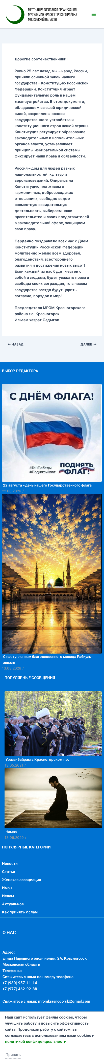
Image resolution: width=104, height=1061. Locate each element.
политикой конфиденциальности (35, 1041)
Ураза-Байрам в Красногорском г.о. (37, 781)
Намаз (11, 853)
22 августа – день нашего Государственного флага (47, 506)
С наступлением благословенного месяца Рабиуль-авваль (48, 681)
